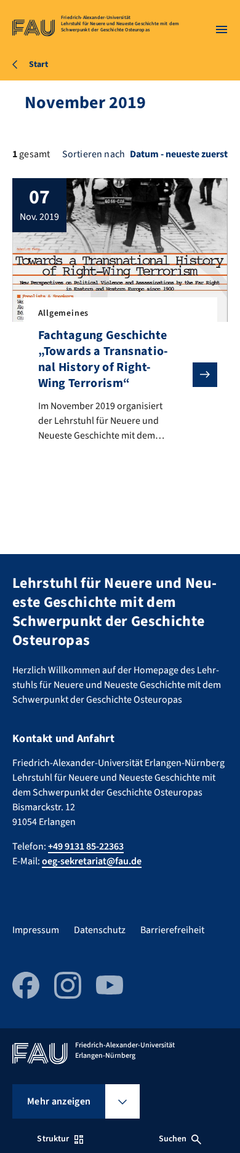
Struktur (53, 1139)
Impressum (35, 930)
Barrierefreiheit (172, 930)
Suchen (173, 1139)
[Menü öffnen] (221, 29)
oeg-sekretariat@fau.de (92, 861)
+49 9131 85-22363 (86, 846)
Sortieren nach (93, 154)
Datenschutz (100, 930)
